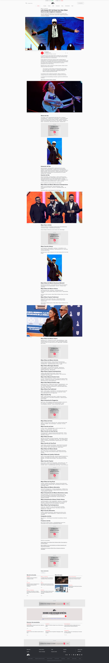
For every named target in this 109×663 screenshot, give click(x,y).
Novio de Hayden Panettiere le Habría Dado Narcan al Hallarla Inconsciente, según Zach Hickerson (72, 626)
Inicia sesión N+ (80, 3)
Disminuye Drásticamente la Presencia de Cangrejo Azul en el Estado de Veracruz (75, 578)
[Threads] (81, 654)
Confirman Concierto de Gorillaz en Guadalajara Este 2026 (32, 578)
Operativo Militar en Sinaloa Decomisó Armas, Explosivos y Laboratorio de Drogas (35, 626)
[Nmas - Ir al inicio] (53, 3)
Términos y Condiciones (49, 658)
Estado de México (41, 649)
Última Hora (28, 649)
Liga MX (28, 651)
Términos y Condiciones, (53, 618)
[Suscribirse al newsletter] (65, 616)
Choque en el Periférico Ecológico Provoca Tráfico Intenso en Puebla (54, 626)
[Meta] (69, 654)
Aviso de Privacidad (59, 618)
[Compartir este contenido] (67, 53)
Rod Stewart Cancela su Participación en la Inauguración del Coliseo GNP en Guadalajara (33, 585)
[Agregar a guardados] (65, 53)
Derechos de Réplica (30, 658)
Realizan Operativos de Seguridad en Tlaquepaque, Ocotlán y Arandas (54, 632)
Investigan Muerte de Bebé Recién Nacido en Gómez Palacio (75, 587)
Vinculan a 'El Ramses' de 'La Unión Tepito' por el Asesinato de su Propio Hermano (73, 632)
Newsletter (79, 651)
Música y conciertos (44, 576)
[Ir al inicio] (28, 655)
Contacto (80, 658)
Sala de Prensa (63, 658)
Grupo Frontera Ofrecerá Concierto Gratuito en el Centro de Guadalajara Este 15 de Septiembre (47, 592)
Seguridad (64, 649)
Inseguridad (29, 630)
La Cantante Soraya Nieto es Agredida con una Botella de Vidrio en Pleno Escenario (47, 578)
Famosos (64, 651)
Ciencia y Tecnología (42, 651)
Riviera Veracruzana (72, 576)
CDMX (52, 649)
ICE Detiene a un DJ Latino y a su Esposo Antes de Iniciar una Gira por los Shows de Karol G (33, 592)
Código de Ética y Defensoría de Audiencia (40, 658)
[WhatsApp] (79, 654)
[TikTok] (75, 654)
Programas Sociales (54, 651)
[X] (71, 654)
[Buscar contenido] (26, 3)
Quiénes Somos (80, 649)
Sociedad (28, 576)
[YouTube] (77, 654)
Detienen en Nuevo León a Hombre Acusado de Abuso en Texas (35, 632)
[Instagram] (73, 654)
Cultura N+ (68, 658)
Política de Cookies (74, 658)
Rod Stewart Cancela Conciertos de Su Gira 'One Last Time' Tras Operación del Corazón (47, 584)
